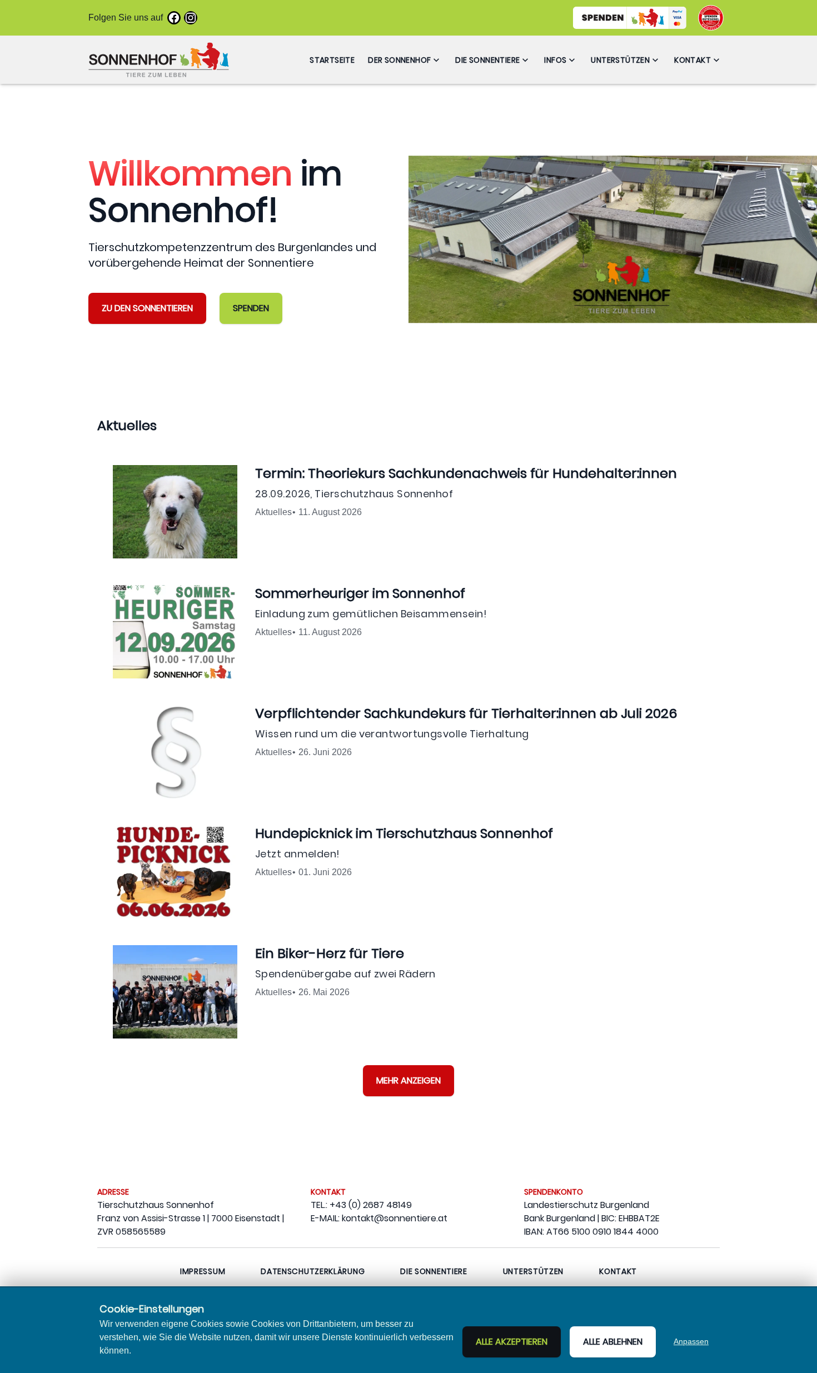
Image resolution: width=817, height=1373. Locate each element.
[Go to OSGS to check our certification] (710, 17)
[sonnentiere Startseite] (158, 59)
